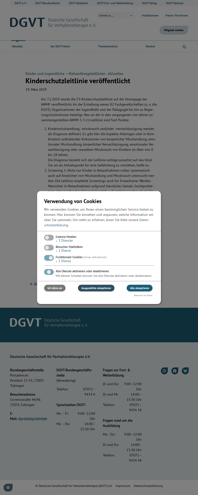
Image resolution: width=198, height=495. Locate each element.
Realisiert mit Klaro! (143, 295)
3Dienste (64, 240)
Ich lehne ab (55, 288)
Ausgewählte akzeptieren (96, 288)
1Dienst (63, 250)
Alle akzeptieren (139, 288)
